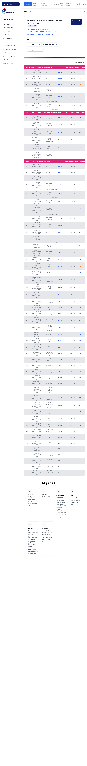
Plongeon (56, 4)
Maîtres (79, 4)
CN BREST (48, 72)
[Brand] (11, 11)
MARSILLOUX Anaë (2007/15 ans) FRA (37, 334)
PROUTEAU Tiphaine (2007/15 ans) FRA (36, 132)
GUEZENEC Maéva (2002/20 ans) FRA (36, 448)
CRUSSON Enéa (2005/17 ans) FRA (36, 272)
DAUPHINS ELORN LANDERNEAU (49, 266)
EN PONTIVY (49, 365)
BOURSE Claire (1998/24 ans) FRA (36, 78)
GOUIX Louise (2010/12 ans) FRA (36, 472)
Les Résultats (6, 24)
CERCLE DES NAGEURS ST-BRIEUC (49, 431)
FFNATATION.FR (11, 4)
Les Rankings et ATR (8, 27)
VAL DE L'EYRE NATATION (49, 90)
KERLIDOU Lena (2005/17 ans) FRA (36, 327)
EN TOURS (48, 334)
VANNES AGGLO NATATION (50, 307)
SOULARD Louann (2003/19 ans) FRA (36, 72)
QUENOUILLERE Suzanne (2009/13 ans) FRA (36, 139)
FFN (84, 4)
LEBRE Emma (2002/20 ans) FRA (36, 84)
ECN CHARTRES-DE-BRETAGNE (49, 327)
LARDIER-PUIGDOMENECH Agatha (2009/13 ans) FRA (37, 155)
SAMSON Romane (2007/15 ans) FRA (36, 390)
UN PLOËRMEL (50, 313)
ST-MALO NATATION (50, 377)
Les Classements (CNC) (9, 45)
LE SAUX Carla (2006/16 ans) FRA (36, 259)
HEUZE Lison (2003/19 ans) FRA (36, 371)
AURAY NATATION (50, 443)
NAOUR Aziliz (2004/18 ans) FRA (36, 466)
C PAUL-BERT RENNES (49, 96)
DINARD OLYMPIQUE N (49, 353)
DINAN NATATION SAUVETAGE (49, 139)
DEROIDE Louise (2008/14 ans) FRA (36, 313)
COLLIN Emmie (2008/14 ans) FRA (36, 437)
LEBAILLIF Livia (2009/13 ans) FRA (36, 431)
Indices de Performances (10, 38)
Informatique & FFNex (9, 56)
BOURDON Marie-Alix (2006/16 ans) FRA (36, 96)
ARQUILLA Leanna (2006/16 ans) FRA (36, 232)
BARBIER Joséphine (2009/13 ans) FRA (36, 418)
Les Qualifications (8, 35)
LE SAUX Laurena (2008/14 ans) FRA (37, 359)
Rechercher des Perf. (9, 42)
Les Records (6, 31)
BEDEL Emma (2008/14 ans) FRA (36, 353)
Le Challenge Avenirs (9, 53)
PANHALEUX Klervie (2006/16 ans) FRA (36, 245)
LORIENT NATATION (50, 273)
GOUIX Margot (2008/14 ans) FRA (36, 411)
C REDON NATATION (50, 246)
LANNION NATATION (50, 132)
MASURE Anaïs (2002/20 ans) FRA (36, 301)
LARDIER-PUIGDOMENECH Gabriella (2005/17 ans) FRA (37, 209)
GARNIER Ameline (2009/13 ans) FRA (36, 397)
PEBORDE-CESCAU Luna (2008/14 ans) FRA (36, 320)
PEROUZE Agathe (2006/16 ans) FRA (36, 340)
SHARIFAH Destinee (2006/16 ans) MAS (36, 266)
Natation (28, 4)
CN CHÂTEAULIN (49, 301)
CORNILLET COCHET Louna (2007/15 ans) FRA (36, 124)
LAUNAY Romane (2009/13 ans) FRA (37, 383)
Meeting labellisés (8, 63)
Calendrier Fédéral (8, 60)
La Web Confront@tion (9, 49)
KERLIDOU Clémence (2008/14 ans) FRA (36, 405)
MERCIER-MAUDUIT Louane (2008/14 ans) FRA (36, 147)
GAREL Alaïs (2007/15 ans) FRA (36, 117)
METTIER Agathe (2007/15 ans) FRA (36, 425)
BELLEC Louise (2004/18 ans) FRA (36, 365)
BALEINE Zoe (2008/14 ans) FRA (36, 377)
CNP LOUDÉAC (49, 147)
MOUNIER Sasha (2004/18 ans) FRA (36, 460)
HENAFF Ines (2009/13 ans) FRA (36, 454)
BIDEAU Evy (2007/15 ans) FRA (36, 105)
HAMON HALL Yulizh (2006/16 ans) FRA (36, 238)
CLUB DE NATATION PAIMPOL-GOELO (50, 390)
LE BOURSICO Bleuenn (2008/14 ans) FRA (36, 347)
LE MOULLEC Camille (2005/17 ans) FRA (36, 89)
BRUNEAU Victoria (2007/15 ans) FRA (36, 307)
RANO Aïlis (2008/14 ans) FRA (36, 443)
